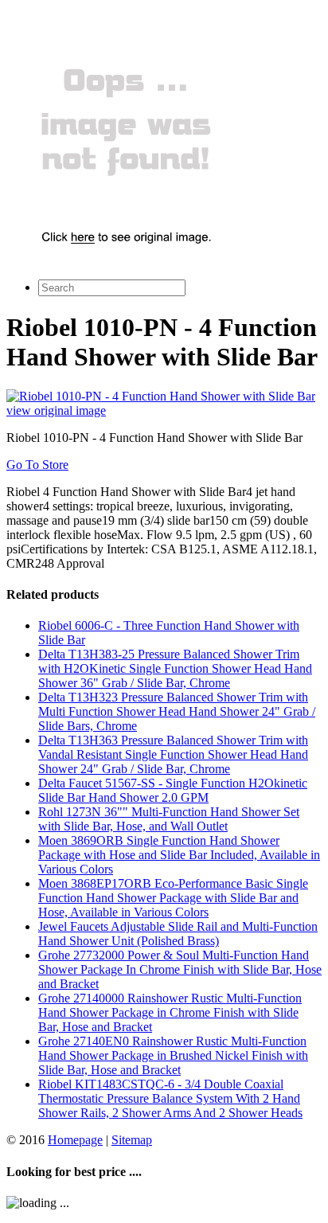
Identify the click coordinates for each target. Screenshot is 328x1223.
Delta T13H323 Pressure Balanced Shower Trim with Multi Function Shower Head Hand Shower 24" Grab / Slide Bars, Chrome (176, 711)
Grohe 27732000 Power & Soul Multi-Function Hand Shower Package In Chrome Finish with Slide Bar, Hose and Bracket (180, 969)
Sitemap (131, 1140)
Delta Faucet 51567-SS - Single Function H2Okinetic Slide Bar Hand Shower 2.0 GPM (172, 790)
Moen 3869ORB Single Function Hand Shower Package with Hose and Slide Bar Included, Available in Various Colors (179, 855)
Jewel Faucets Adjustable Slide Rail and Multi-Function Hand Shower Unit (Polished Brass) (178, 934)
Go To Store (37, 464)
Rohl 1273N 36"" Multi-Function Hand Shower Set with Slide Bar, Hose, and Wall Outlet (168, 819)
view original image (56, 410)
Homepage (75, 1140)
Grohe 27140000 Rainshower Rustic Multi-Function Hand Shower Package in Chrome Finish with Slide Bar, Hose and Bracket (170, 1012)
